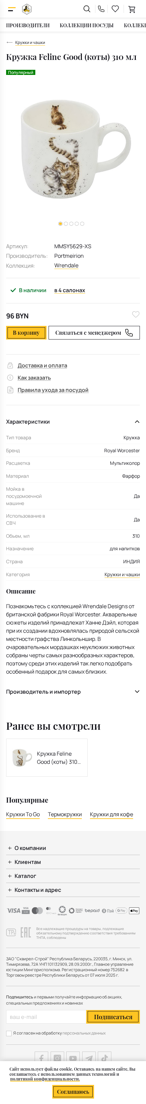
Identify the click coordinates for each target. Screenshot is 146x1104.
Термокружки (65, 814)
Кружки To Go (23, 814)
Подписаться (113, 1017)
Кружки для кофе (111, 814)
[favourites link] (115, 8)
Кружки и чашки (122, 574)
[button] (66, 224)
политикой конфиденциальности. (45, 1079)
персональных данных (84, 1033)
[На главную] (27, 9)
